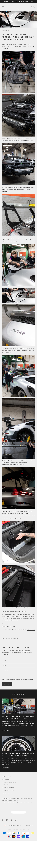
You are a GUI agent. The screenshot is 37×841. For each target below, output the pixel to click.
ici (14, 626)
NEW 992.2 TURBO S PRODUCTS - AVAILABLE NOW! (18, 1)
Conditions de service (19, 652)
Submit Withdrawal (7, 793)
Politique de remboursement (9, 785)
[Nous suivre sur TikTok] (16, 820)
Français (28, 825)
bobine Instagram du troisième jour (23, 608)
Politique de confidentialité (9, 782)
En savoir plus (5, 730)
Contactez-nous (31, 630)
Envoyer (7, 684)
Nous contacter (6, 779)
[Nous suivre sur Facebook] (2, 820)
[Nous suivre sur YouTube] (11, 820)
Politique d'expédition (8, 787)
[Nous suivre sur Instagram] (7, 820)
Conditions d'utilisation (8, 790)
